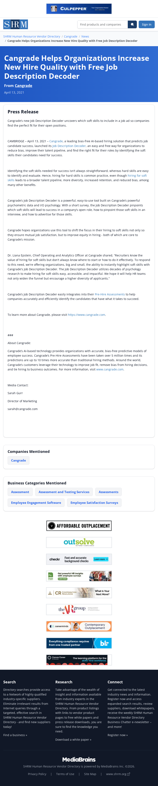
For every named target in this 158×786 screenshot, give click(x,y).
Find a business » (15, 735)
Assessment (20, 492)
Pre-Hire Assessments (110, 294)
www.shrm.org (116, 774)
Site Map (90, 774)
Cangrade (70, 36)
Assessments (108, 492)
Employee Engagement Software (36, 503)
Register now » (118, 735)
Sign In (146, 24)
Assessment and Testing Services (64, 492)
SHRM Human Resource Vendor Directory (31, 36)
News (85, 36)
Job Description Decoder (69, 146)
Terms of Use (65, 774)
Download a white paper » (73, 739)
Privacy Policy (37, 774)
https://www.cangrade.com (86, 315)
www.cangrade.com (109, 369)
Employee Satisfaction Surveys (94, 503)
